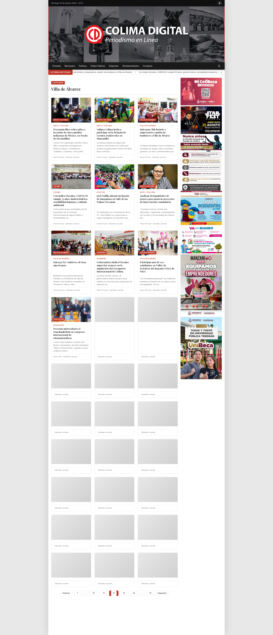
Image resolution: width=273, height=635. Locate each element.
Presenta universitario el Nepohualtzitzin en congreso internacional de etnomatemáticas (69, 333)
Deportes (113, 66)
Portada (57, 66)
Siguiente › (162, 593)
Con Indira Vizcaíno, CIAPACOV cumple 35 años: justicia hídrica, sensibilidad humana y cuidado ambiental (136, 72)
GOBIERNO (101, 259)
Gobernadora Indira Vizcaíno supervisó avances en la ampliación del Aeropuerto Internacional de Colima (113, 267)
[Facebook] (219, 3)
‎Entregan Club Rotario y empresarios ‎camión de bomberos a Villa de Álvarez (155, 132)
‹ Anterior (66, 593)
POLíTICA (101, 192)
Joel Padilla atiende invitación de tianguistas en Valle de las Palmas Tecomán (113, 198)
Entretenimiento (131, 66)
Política (83, 66)
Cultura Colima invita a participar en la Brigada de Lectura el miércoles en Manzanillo (111, 134)
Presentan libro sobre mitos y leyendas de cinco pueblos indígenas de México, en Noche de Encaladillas (70, 134)
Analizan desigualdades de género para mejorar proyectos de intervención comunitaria (157, 198)
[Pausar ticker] (221, 72)
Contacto (147, 66)
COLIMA (56, 192)
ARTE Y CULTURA (61, 126)
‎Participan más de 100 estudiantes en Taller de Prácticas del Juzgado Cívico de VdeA (157, 267)
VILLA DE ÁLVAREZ (148, 126)
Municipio (70, 66)
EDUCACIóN (58, 325)
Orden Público (98, 66)
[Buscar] (219, 66)
